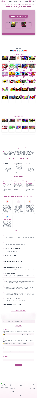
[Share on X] (11, 50)
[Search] (30, 1)
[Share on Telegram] (22, 50)
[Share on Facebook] (13, 50)
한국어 (30, 388)
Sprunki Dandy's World (22, 1)
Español (30, 384)
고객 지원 (21, 384)
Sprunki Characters (13, 385)
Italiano (34, 388)
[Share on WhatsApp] (19, 50)
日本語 (34, 387)
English (34, 384)
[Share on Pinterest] (26, 50)
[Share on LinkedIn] (17, 50)
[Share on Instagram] (15, 50)
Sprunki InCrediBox (10, 1)
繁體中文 (30, 387)
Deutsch (30, 385)
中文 (33, 385)
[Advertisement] (18, 41)
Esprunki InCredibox (15, 1)
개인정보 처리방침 (22, 385)
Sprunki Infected (26, 1)
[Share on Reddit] (24, 50)
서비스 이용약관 (22, 387)
